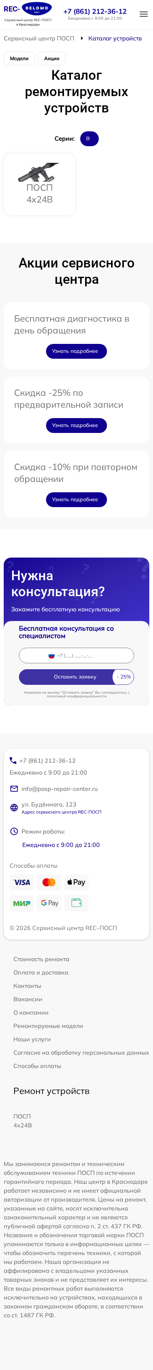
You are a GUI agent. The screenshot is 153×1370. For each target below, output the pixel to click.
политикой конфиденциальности (77, 696)
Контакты (27, 985)
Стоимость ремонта (41, 959)
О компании (31, 1012)
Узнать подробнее (75, 351)
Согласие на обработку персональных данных (81, 1052)
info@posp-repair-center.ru (60, 788)
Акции (51, 58)
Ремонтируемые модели (48, 1025)
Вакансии (27, 999)
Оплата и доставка (40, 972)
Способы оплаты (37, 1066)
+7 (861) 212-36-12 (95, 11)
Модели (19, 58)
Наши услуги (32, 1039)
